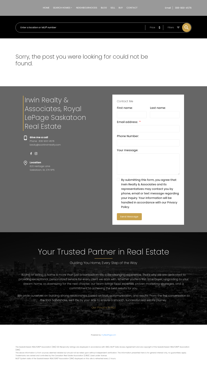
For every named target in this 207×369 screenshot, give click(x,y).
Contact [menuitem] (132, 7)
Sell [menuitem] (113, 7)
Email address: (128, 122)
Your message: (127, 150)
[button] (31, 153)
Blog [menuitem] (104, 7)
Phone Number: (128, 136)
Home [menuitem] (46, 7)
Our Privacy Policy (104, 307)
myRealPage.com (108, 335)
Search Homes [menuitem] (61, 7)
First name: (125, 108)
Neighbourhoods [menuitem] (86, 7)
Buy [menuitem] (121, 7)
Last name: (158, 108)
